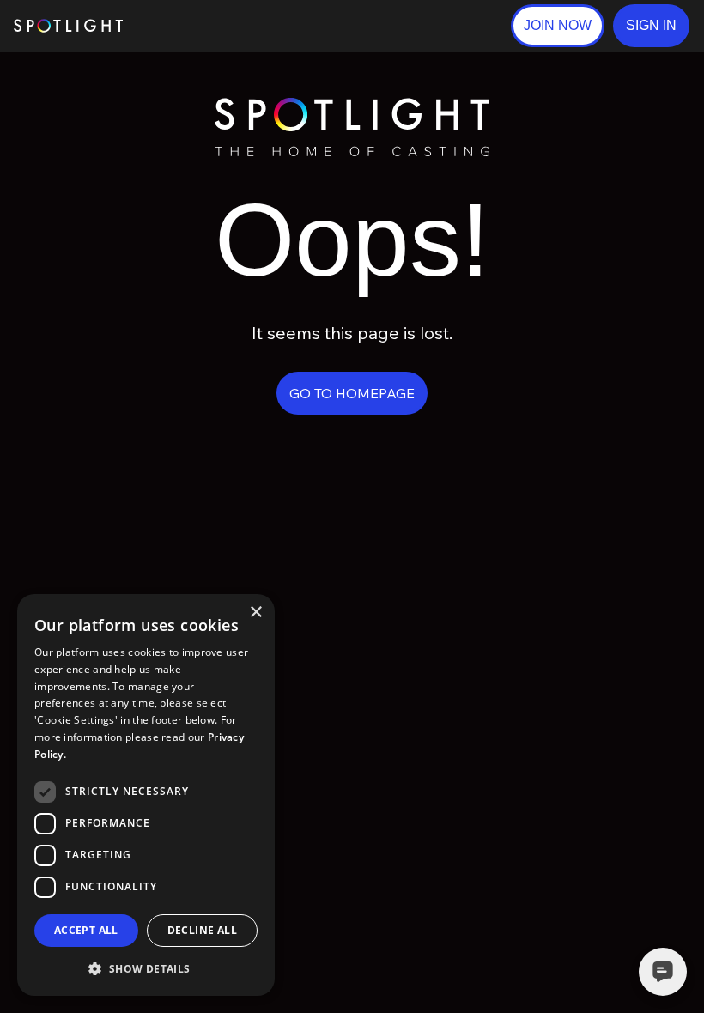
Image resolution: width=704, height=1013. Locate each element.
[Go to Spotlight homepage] (68, 25)
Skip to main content (189, 26)
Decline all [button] (202, 930)
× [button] (255, 612)
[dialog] (146, 795)
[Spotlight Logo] (352, 105)
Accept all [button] (86, 930)
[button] (651, 25)
